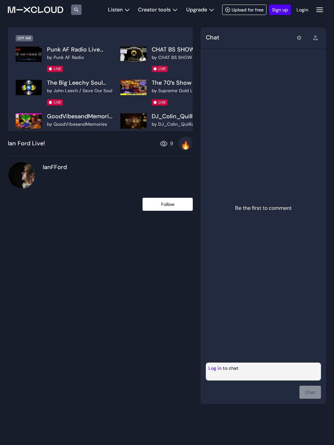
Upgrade (196, 9)
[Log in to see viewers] (315, 38)
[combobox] (299, 38)
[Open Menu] (319, 9)
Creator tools (154, 9)
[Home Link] (35, 10)
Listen (115, 9)
